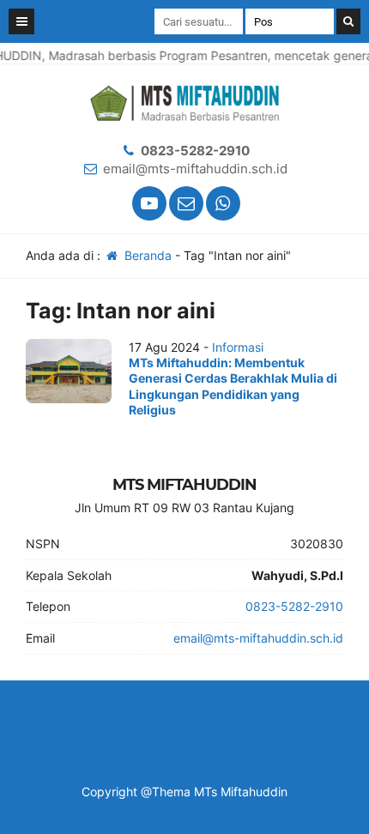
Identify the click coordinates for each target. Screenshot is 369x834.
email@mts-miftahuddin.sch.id (195, 168)
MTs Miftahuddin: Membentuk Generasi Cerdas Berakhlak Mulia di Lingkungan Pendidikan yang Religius (233, 386)
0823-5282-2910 (195, 150)
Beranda (146, 255)
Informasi (237, 347)
